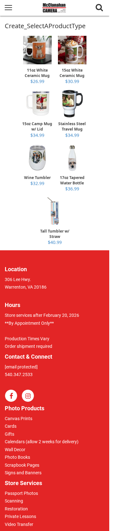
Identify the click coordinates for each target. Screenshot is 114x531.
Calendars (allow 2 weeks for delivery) (42, 441)
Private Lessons (20, 516)
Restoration (16, 508)
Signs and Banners (23, 472)
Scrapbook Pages (22, 465)
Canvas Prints (18, 418)
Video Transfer (19, 524)
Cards (10, 426)
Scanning (14, 500)
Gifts (9, 434)
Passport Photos (21, 493)
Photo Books (17, 457)
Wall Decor (15, 449)
